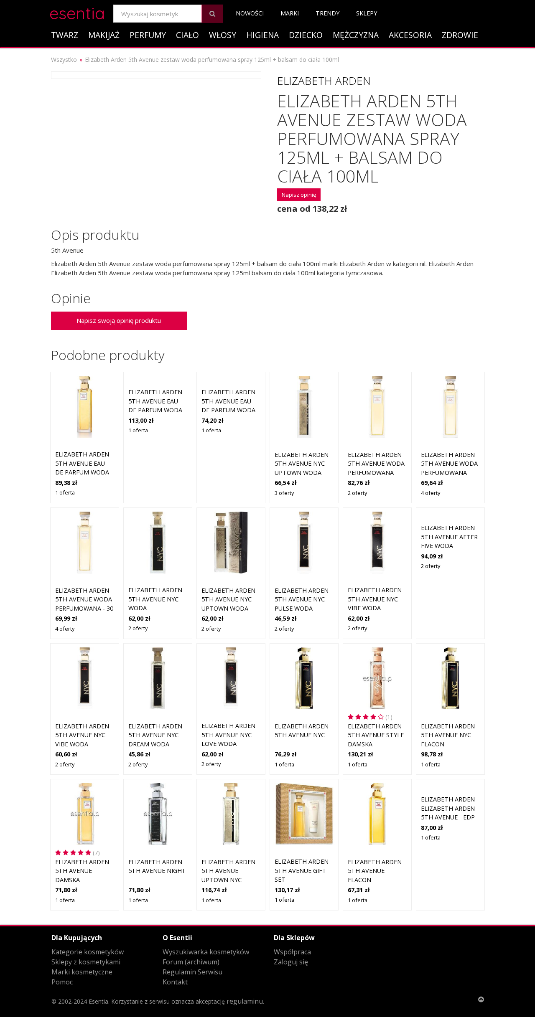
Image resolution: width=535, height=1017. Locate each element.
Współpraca (292, 951)
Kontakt (175, 982)
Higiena (262, 35)
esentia (77, 12)
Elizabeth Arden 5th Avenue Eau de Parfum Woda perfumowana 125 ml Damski (157, 410)
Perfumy (148, 35)
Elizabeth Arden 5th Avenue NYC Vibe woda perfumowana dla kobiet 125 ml (376, 608)
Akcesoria (410, 35)
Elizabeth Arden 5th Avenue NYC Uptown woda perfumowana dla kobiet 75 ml (302, 473)
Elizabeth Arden (324, 80)
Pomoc (62, 982)
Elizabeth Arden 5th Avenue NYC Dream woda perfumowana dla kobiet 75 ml (155, 744)
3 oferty (284, 493)
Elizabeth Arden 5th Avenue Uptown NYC (228, 871)
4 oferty (430, 493)
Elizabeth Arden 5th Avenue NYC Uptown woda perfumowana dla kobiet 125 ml (230, 608)
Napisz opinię (299, 194)
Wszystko (64, 59)
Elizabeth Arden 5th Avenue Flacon (375, 871)
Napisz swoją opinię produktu (118, 320)
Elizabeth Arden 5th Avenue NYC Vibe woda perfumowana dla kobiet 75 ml (82, 744)
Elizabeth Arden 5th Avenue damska (82, 871)
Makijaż (104, 35)
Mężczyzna (356, 35)
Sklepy (366, 13)
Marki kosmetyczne (81, 971)
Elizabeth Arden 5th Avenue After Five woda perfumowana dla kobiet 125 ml (449, 546)
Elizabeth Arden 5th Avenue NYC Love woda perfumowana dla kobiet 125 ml (230, 744)
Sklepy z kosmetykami (85, 961)
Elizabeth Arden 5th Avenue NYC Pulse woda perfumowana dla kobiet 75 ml (302, 608)
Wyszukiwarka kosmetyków (206, 951)
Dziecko (306, 35)
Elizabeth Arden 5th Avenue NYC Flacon (448, 735)
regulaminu (245, 1001)
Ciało (187, 35)
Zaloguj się (291, 961)
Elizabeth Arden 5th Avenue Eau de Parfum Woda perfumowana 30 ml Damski (228, 410)
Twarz (64, 35)
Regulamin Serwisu (192, 971)
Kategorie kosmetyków (87, 951)
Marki (289, 13)
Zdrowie (460, 35)
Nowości (250, 13)
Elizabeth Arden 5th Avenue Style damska (376, 735)
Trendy (327, 13)
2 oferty (357, 493)
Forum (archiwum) (191, 961)
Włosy (222, 35)
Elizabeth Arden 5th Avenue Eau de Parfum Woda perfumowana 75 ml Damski (82, 472)
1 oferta (65, 492)
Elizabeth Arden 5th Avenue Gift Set (302, 870)
